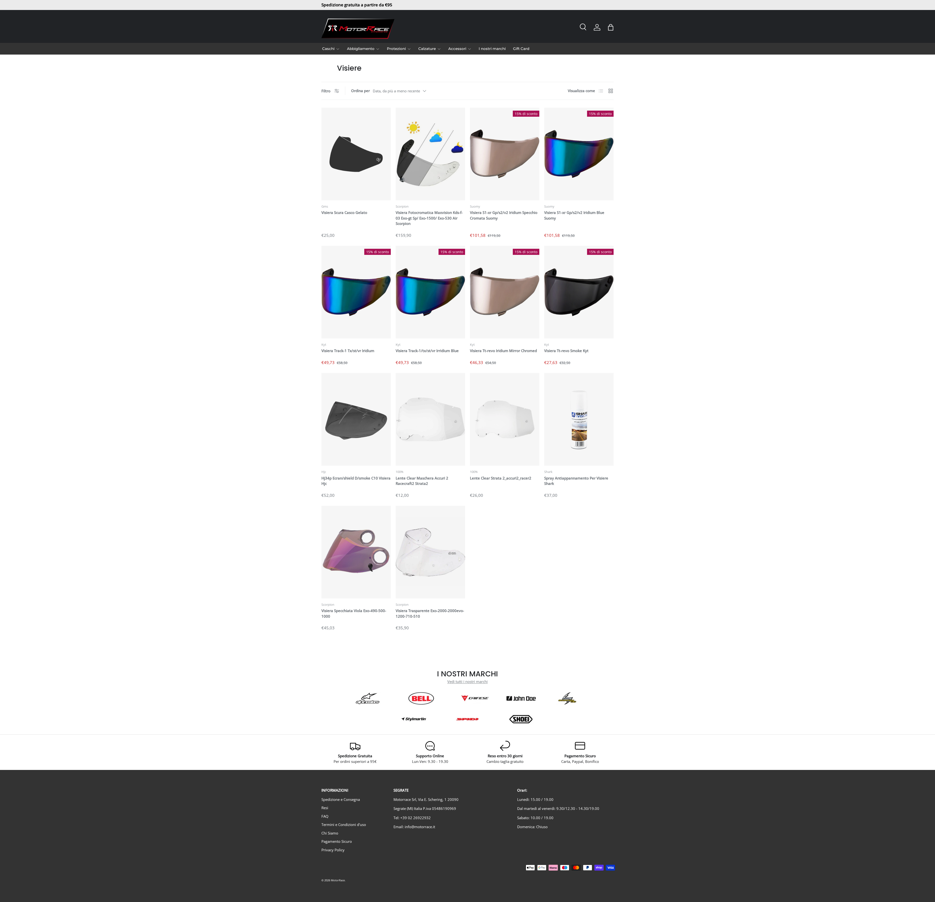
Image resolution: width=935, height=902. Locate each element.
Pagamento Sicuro (336, 841)
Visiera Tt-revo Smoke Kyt (566, 350)
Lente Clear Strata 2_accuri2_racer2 (500, 478)
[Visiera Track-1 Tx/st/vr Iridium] (356, 292)
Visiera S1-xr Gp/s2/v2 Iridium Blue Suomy (574, 215)
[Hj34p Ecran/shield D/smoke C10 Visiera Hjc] (356, 419)
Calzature (427, 48)
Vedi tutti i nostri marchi (467, 681)
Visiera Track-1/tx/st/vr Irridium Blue (427, 350)
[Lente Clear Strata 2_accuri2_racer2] (504, 419)
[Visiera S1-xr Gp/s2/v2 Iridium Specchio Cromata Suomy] (504, 154)
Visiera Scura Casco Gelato (344, 212)
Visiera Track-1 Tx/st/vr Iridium (347, 350)
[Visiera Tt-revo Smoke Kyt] (579, 292)
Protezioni (396, 48)
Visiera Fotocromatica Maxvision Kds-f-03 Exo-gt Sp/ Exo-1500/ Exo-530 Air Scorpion (429, 218)
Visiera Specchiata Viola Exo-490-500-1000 (353, 613)
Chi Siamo (329, 833)
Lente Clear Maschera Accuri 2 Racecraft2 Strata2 (422, 481)
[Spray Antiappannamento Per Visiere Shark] (579, 419)
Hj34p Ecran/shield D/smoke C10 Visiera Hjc (356, 481)
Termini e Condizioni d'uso (343, 824)
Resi (324, 807)
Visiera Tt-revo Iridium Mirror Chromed (503, 350)
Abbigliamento (360, 48)
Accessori (457, 48)
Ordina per (360, 90)
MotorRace (338, 880)
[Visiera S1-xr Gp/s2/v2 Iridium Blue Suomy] (579, 154)
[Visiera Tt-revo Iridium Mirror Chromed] (504, 292)
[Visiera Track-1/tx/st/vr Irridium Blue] (430, 292)
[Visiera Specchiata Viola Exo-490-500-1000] (356, 552)
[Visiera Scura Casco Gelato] (356, 154)
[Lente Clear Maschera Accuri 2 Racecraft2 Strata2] (430, 419)
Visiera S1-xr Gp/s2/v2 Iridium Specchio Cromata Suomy (503, 215)
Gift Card (521, 48)
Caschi (328, 48)
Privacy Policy (333, 849)
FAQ (324, 816)
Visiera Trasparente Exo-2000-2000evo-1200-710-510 (430, 613)
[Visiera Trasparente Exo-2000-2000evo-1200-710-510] (430, 552)
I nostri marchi (492, 48)
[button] (610, 27)
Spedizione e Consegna (340, 799)
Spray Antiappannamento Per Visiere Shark (576, 481)
